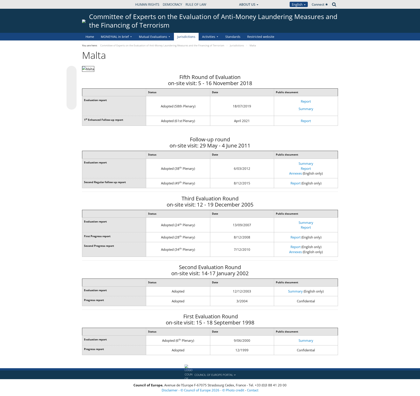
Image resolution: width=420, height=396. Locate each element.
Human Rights (147, 4)
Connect (318, 4)
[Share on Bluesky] (71, 71)
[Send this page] (71, 104)
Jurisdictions (186, 37)
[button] (210, 374)
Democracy (172, 4)
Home (90, 37)
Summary (306, 109)
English (297, 4)
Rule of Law (196, 4)
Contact (252, 390)
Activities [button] (208, 37)
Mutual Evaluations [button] (153, 37)
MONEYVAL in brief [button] (115, 37)
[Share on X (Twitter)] (71, 79)
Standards (232, 37)
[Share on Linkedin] (71, 96)
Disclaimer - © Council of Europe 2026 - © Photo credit (203, 390)
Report (306, 101)
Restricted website (260, 37)
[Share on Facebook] (71, 88)
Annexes (295, 173)
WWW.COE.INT (93, 4)
